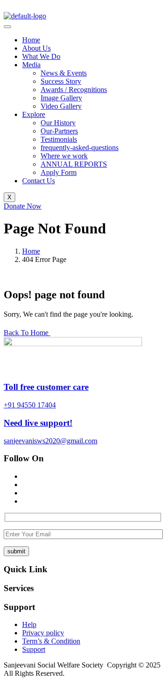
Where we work (64, 156)
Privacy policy (43, 633)
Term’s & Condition (51, 641)
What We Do (41, 56)
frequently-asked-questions (80, 147)
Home (31, 40)
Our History (58, 123)
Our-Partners (59, 131)
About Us (36, 48)
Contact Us (38, 181)
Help (29, 624)
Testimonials (59, 139)
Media (31, 65)
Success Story (61, 81)
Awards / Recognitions (74, 89)
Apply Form (59, 172)
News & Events (64, 73)
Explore (33, 114)
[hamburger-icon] (7, 26)
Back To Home (27, 333)
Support (33, 649)
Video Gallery (61, 106)
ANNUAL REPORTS (74, 164)
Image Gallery (61, 98)
